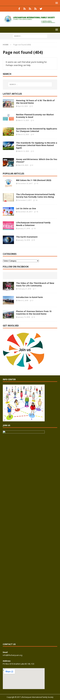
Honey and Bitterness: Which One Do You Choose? (36, 160)
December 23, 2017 (25, 183)
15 (37, 183)
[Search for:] (30, 36)
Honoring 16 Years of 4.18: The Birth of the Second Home (35, 101)
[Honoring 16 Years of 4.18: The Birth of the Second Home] (8, 103)
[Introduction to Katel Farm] (8, 300)
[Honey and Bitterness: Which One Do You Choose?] (8, 162)
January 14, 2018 (24, 240)
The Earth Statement (27, 236)
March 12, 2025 (23, 134)
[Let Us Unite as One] (8, 211)
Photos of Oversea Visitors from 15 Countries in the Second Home (33, 312)
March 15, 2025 (23, 120)
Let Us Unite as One (26, 208)
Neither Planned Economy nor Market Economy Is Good (35, 115)
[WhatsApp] (24, 9)
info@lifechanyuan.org (12, 655)
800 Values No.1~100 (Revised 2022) (33, 180)
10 (37, 212)
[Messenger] (30, 9)
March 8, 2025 (23, 165)
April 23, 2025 (23, 106)
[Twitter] (41, 9)
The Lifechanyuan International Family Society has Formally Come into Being (35, 195)
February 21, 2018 (24, 289)
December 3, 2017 (25, 200)
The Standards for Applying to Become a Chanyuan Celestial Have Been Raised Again (36, 145)
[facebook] (19, 9)
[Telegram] (35, 9)
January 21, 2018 (24, 228)
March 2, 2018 (23, 300)
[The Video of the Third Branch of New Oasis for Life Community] (8, 286)
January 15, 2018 (24, 317)
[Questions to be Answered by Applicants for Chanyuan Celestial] (8, 131)
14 (36, 200)
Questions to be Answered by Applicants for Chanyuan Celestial (36, 129)
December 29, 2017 (25, 212)
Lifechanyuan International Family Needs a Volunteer (33, 223)
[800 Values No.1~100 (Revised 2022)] (8, 183)
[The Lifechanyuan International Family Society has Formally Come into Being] (8, 197)
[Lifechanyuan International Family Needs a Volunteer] (8, 225)
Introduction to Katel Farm (29, 297)
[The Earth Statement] (8, 240)
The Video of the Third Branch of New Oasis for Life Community (35, 284)
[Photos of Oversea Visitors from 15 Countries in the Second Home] (8, 314)
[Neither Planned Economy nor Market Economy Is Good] (8, 117)
